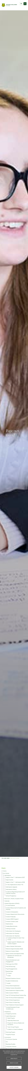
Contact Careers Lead (12, 921)
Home (4, 871)
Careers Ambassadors (12, 912)
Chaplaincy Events (11, 1013)
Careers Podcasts (11, 916)
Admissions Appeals (11, 887)
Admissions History (11, 889)
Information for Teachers (13, 936)
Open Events (9, 880)
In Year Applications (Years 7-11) (14, 884)
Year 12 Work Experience (13, 1000)
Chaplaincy (7, 1011)
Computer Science (11, 1046)
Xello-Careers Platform (12, 993)
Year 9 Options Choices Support (15, 1005)
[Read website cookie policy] (14, 1058)
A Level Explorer (10, 905)
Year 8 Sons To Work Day (13, 1002)
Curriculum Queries (11, 1039)
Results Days (9, 971)
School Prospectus (11, 896)
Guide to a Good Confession (15, 1029)
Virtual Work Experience (12, 985)
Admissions (7, 875)
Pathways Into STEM (11, 964)
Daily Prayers (11, 1018)
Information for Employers (13, 931)
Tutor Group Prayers (13, 1027)
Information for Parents (12, 933)
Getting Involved (10, 928)
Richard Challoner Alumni (13, 978)
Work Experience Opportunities (15, 990)
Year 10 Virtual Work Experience (15, 997)
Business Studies (10, 1044)
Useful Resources (10, 1016)
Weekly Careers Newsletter (13, 988)
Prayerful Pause (10, 1034)
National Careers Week (12, 951)
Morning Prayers (10, 1032)
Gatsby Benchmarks (11, 926)
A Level (9, 973)
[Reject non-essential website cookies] (14, 1062)
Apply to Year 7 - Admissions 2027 (15, 877)
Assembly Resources (13, 1020)
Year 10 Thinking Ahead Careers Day (16, 995)
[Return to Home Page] (9, 5)
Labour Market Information (13, 946)
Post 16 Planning (10, 966)
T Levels (8, 983)
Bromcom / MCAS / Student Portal (14, 898)
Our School (6, 873)
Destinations (9, 924)
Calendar (7, 901)
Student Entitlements (12, 981)
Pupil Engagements (11, 969)
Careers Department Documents (15, 914)
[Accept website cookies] (14, 1067)
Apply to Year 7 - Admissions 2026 (15, 882)
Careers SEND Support (12, 919)
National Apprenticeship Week (14, 949)
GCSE (9, 975)
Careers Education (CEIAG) (11, 903)
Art (7, 1041)
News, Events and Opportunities (15, 953)
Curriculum (7, 1037)
